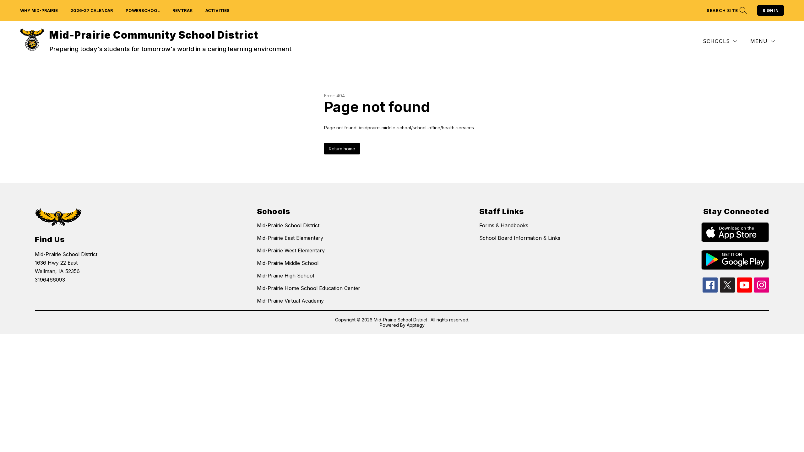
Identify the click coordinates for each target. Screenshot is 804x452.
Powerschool (143, 10)
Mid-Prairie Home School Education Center (308, 288)
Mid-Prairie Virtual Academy (290, 301)
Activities (217, 10)
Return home (342, 148)
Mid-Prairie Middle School (287, 263)
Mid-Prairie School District (288, 225)
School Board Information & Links (519, 238)
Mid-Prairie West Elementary (291, 250)
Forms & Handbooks (503, 225)
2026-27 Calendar (91, 10)
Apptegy (416, 325)
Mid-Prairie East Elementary (290, 238)
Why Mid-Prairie (39, 10)
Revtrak (182, 10)
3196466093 (50, 280)
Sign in (771, 10)
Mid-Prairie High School (285, 275)
